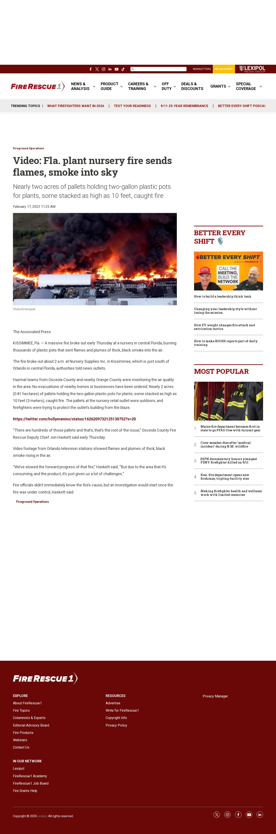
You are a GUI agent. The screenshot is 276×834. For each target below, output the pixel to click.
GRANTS (218, 86)
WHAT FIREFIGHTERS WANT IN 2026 (75, 106)
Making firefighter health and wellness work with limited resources (231, 493)
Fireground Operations (28, 148)
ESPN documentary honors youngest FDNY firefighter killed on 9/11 (229, 461)
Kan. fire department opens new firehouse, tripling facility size (225, 477)
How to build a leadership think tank (222, 296)
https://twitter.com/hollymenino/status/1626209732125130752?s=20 (74, 419)
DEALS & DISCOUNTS (192, 86)
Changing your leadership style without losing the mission (225, 311)
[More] (94, 86)
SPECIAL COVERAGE (246, 86)
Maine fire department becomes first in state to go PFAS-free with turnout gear (230, 428)
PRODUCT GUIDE (109, 86)
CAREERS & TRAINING (138, 86)
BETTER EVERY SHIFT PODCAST (243, 106)
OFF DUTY (167, 86)
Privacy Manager (215, 696)
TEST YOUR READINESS (132, 106)
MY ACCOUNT (224, 69)
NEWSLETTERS (202, 69)
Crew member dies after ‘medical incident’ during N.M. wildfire (226, 444)
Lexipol (42, 816)
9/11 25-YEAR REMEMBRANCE (184, 106)
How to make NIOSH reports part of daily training (226, 343)
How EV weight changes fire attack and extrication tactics (224, 327)
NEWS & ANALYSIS (80, 86)
